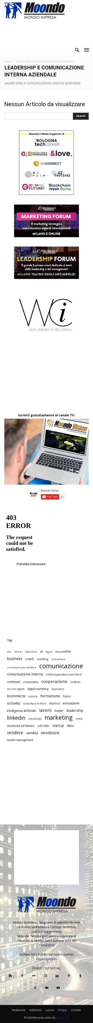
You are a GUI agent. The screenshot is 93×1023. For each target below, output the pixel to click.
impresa (54, 703)
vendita (32, 733)
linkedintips (35, 718)
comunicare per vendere (21, 667)
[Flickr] (33, 976)
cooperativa (30, 682)
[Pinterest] (68, 976)
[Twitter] (34, 988)
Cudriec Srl (62, 1018)
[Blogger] (10, 976)
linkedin (16, 718)
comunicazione (61, 666)
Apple (49, 651)
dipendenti (57, 688)
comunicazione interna (25, 674)
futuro (67, 696)
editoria (32, 696)
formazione (50, 696)
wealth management (20, 740)
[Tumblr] (80, 976)
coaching (42, 659)
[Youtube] (58, 988)
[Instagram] (45, 975)
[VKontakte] (46, 988)
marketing (59, 717)
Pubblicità (35, 1010)
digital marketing (37, 689)
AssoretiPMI (63, 651)
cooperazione (54, 681)
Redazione (18, 1010)
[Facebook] (22, 976)
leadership (74, 710)
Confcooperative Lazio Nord (64, 674)
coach (29, 659)
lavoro (45, 710)
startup (58, 725)
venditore (50, 732)
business (14, 658)
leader (59, 711)
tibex (70, 726)
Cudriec (75, 682)
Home (8, 61)
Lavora (50, 1010)
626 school (31, 651)
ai (41, 651)
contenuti (13, 682)
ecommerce (16, 696)
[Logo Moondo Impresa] (34, 10)
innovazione (71, 703)
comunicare (58, 659)
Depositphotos (46, 959)
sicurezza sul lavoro (20, 726)
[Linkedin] (57, 976)
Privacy (62, 1010)
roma (79, 719)
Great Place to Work (34, 703)
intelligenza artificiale (21, 711)
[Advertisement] (46, 376)
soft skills (43, 726)
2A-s (9, 651)
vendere (15, 733)
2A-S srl (18, 651)
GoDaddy (13, 703)
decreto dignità (15, 688)
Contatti (76, 1010)
